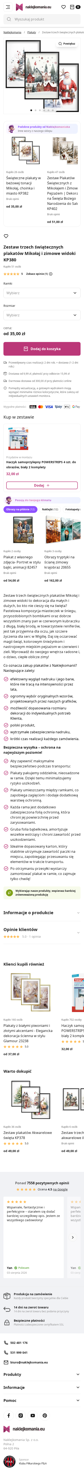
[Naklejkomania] (42, 1429)
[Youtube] (33, 1415)
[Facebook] (8, 1415)
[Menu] (7, 7)
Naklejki (50, 509)
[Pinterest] (45, 1415)
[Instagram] (21, 1415)
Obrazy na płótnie (20, 509)
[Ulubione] (63, 7)
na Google (60, 1189)
